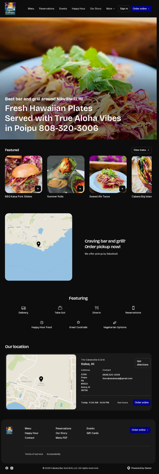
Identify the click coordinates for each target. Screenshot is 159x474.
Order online (142, 402)
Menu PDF (61, 437)
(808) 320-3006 (111, 374)
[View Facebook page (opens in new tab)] (7, 468)
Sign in (124, 8)
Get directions (142, 363)
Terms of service (34, 454)
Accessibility (54, 454)
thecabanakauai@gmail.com (117, 378)
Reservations (46, 8)
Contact (29, 437)
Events (63, 8)
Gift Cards (93, 433)
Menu (31, 8)
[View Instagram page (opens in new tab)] (12, 468)
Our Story (95, 8)
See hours (122, 402)
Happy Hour (78, 8)
